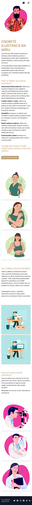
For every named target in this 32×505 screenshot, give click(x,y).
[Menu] (28, 3)
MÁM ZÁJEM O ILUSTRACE (10, 157)
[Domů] (23, 3)
